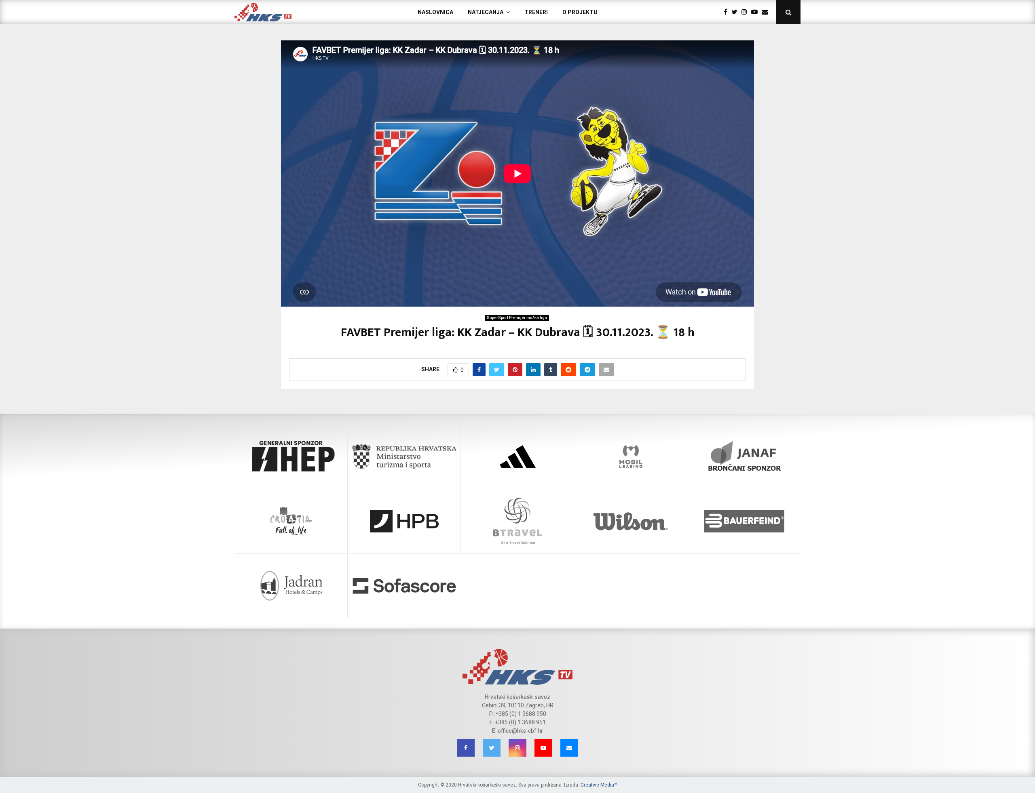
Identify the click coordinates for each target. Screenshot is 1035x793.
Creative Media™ (599, 785)
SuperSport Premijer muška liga (517, 318)
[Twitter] (736, 12)
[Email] (767, 12)
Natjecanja (485, 12)
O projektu (580, 12)
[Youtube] (756, 12)
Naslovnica (435, 12)
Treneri (536, 12)
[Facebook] (727, 12)
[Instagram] (746, 12)
